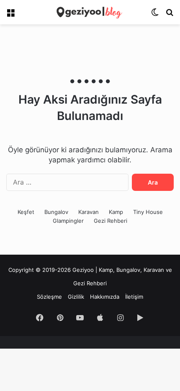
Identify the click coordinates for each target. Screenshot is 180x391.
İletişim (134, 296)
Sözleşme (49, 296)
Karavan (88, 212)
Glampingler (68, 220)
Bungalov (56, 212)
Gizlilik (76, 296)
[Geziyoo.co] (90, 12)
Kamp (116, 212)
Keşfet (26, 212)
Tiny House (148, 212)
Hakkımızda (104, 296)
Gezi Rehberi (110, 220)
